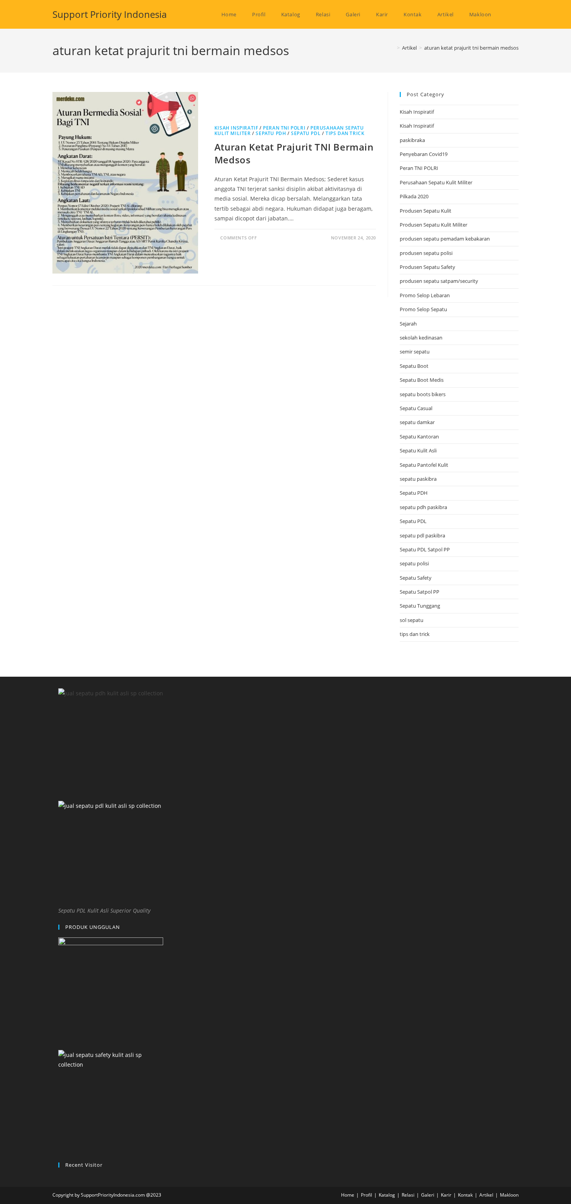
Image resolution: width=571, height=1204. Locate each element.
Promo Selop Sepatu (423, 309)
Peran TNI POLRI (284, 128)
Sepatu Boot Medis (422, 379)
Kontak (465, 1195)
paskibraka (412, 140)
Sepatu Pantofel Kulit (424, 464)
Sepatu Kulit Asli (418, 450)
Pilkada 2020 (414, 196)
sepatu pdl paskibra (422, 535)
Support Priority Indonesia (109, 14)
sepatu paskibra (418, 478)
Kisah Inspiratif (236, 128)
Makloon (509, 1195)
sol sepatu (411, 620)
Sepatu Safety (416, 577)
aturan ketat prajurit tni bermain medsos (471, 47)
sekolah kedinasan (421, 337)
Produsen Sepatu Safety (427, 266)
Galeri (427, 1195)
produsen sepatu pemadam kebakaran (445, 238)
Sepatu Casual (416, 408)
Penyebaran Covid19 (423, 154)
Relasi (408, 1195)
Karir (446, 1195)
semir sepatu (415, 351)
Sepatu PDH (271, 133)
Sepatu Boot (414, 365)
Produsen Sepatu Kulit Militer (433, 224)
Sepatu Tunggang (420, 605)
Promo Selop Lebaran (425, 295)
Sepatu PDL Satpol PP (425, 549)
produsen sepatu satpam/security (439, 280)
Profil (366, 1195)
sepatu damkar (417, 422)
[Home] (393, 47)
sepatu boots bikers (423, 394)
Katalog (387, 1195)
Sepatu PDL (305, 133)
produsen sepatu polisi (426, 252)
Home (347, 1195)
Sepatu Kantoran (419, 436)
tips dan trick (345, 133)
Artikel (486, 1195)
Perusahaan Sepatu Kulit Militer (436, 182)
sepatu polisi (414, 563)
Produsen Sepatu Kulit (425, 210)
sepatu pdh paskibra (423, 507)
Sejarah (408, 323)
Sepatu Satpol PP (419, 591)
